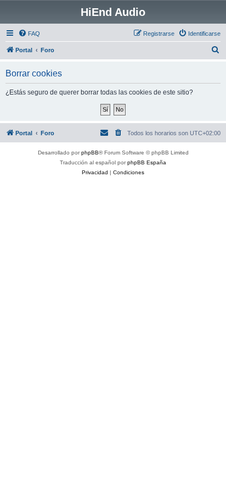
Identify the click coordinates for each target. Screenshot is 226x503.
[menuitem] (29, 33)
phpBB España (146, 162)
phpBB (90, 153)
